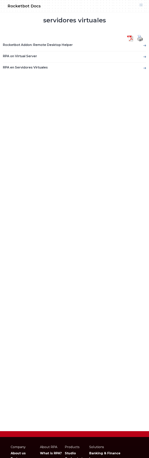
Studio (70, 453)
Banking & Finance (104, 453)
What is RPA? (51, 453)
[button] (141, 5)
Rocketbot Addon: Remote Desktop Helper (38, 45)
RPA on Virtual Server (20, 56)
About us (18, 453)
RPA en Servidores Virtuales (25, 67)
